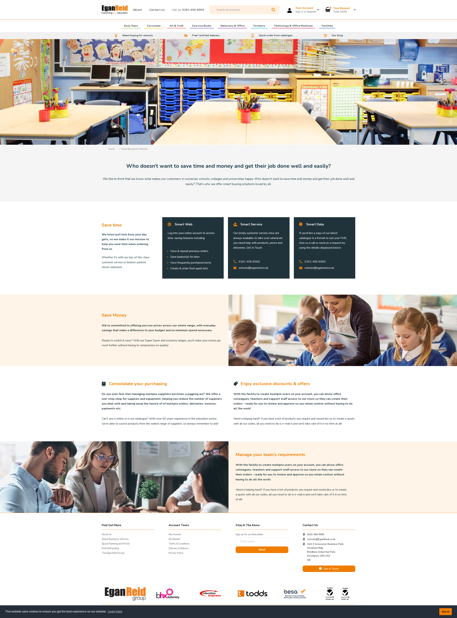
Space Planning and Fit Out (116, 543)
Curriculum (154, 26)
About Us (107, 534)
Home (111, 149)
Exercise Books (201, 26)
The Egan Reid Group (113, 553)
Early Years (131, 26)
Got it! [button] (446, 611)
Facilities (327, 26)
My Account (175, 534)
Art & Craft (177, 26)
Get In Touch (331, 569)
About (137, 10)
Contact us (157, 10)
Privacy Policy (176, 553)
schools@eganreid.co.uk (253, 268)
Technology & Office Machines (293, 26)
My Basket (174, 539)
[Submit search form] (273, 10)
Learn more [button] (115, 611)
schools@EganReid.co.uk (321, 539)
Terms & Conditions (179, 543)
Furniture (259, 26)
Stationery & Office (232, 26)
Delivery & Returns (179, 548)
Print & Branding (110, 548)
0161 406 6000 (188, 10)
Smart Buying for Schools (115, 539)
